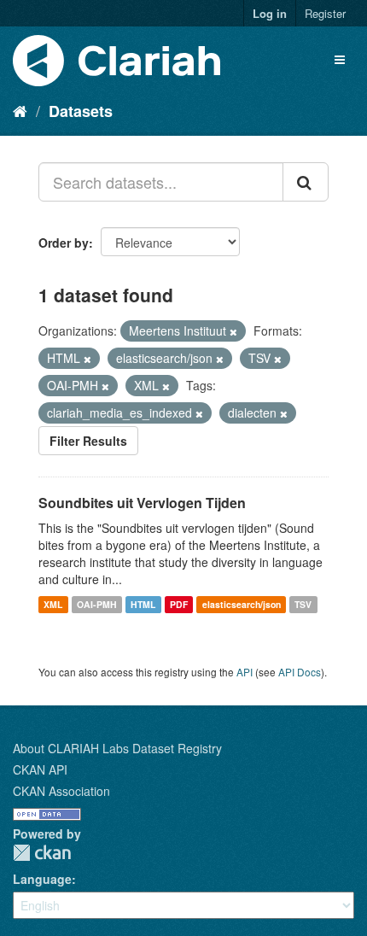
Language (42, 878)
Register (325, 13)
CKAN (42, 853)
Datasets (81, 111)
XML (53, 604)
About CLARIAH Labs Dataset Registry (117, 748)
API (244, 671)
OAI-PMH (97, 604)
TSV (303, 604)
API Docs (299, 671)
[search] (306, 182)
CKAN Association (61, 790)
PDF (179, 604)
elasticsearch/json (241, 604)
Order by (63, 242)
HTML (143, 604)
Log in (270, 13)
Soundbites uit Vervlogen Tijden (142, 502)
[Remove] (233, 331)
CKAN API (40, 769)
